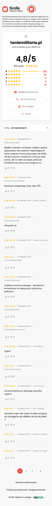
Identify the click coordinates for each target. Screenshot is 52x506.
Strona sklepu (28, 106)
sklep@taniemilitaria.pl (28, 92)
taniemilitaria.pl (26, 42)
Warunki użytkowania (26, 482)
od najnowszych (19, 128)
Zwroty (28, 114)
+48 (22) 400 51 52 (28, 99)
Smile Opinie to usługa (20, 497)
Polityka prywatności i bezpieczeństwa (26, 489)
